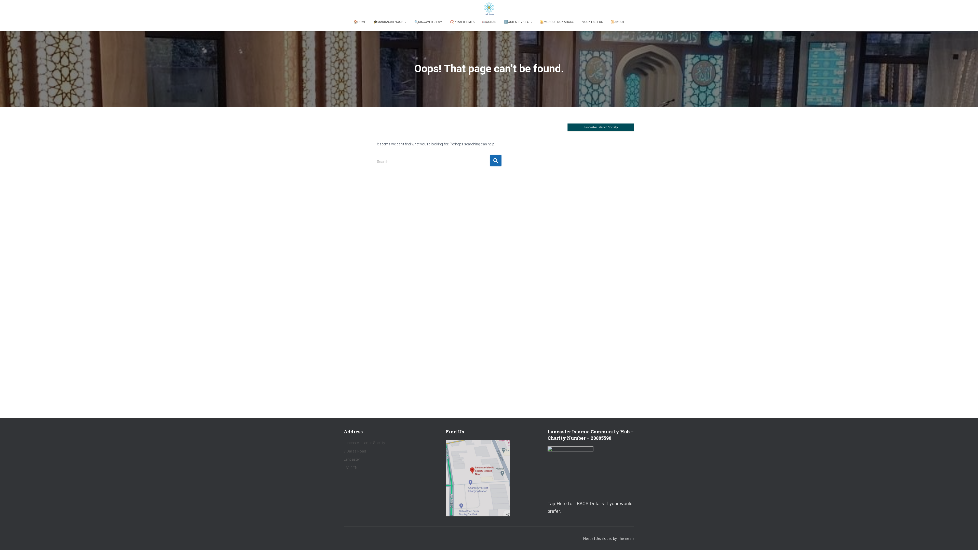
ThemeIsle (626, 539)
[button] (405, 22)
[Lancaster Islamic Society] (489, 9)
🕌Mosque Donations (557, 22)
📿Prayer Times (462, 22)
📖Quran (489, 22)
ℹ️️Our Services (517, 22)
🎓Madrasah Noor (389, 22)
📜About (617, 22)
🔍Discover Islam (428, 22)
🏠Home (360, 22)
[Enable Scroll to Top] (967, 539)
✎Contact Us (592, 22)
